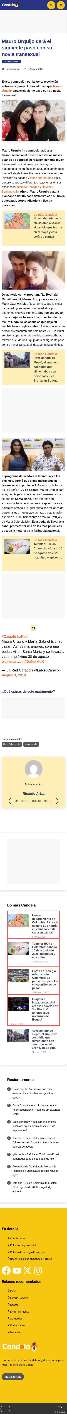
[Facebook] (6, 1270)
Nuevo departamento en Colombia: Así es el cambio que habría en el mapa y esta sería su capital (48, 227)
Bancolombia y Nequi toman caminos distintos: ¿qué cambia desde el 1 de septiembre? (34, 1126)
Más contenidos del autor (33, 801)
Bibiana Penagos (28, 186)
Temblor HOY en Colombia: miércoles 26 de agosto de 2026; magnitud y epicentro (35, 1187)
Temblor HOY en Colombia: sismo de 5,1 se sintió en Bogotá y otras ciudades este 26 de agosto (36, 1142)
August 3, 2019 (14, 675)
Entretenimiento (11, 62)
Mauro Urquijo (31, 744)
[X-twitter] (27, 1270)
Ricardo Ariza (12, 69)
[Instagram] (37, 1270)
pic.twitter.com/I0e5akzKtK (23, 661)
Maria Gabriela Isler (11, 744)
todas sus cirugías (41, 177)
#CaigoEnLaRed (15, 636)
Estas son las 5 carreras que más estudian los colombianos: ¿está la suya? (33, 1093)
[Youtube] (16, 1270)
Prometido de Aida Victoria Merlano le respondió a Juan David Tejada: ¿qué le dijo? (35, 1170)
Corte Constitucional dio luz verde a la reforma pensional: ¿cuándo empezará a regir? (36, 1109)
